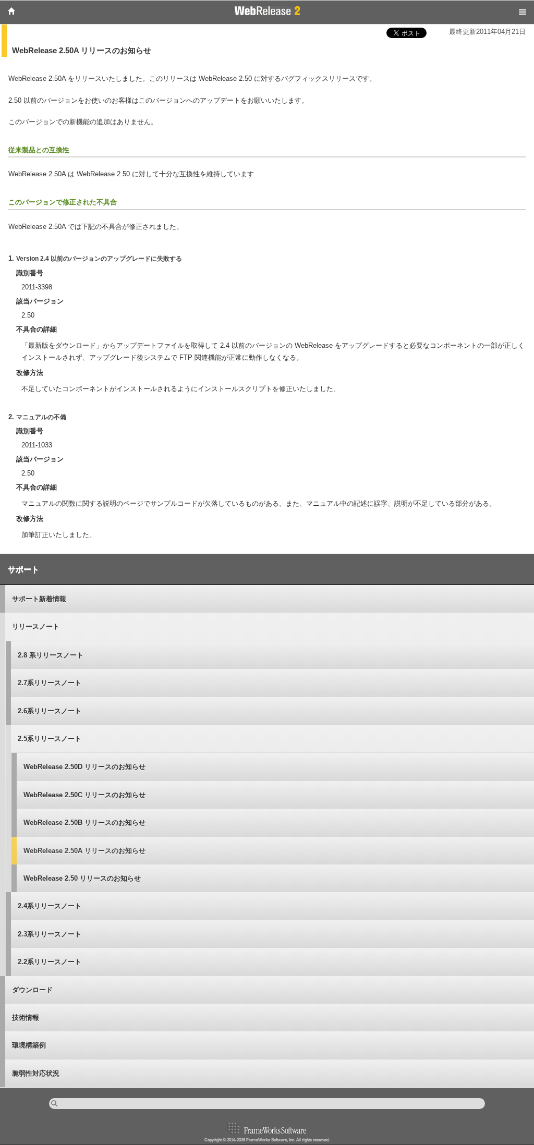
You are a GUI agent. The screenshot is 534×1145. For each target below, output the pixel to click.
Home (11, 11)
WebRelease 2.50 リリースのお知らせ (82, 878)
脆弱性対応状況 (35, 1073)
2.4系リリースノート (49, 906)
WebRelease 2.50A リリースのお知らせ (84, 851)
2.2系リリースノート (49, 962)
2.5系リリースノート (49, 738)
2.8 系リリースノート (50, 655)
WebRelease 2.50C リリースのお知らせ (84, 795)
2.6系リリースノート (49, 711)
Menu (522, 12)
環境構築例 (29, 1045)
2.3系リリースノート (49, 934)
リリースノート (35, 626)
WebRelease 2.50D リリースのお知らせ (84, 767)
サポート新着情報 (39, 599)
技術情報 (25, 1017)
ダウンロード (32, 990)
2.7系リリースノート (49, 683)
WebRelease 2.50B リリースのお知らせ (84, 822)
